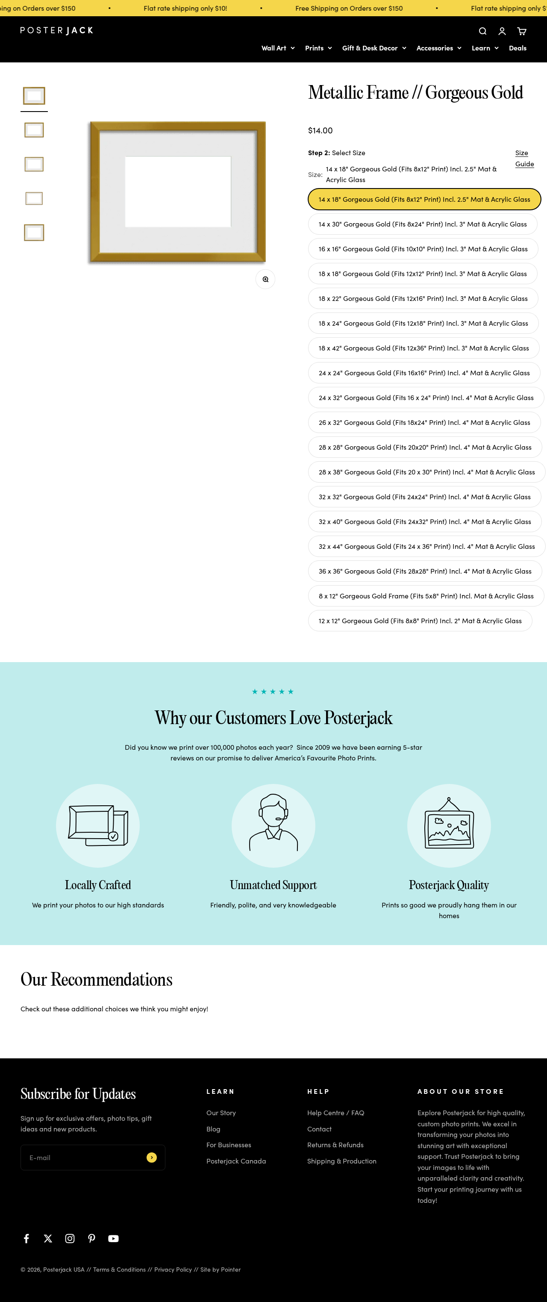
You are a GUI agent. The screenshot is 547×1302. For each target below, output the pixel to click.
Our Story (221, 1112)
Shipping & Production (341, 1160)
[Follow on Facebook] (26, 1238)
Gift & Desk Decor (370, 47)
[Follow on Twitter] (48, 1238)
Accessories (435, 47)
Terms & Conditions (119, 1269)
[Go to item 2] (34, 131)
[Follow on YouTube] (113, 1238)
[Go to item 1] (34, 97)
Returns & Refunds (335, 1144)
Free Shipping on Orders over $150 (343, 7)
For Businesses (228, 1144)
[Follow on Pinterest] (91, 1238)
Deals (517, 47)
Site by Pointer (220, 1269)
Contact (319, 1128)
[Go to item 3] (34, 165)
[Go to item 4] (34, 200)
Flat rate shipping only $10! (179, 7)
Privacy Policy (173, 1269)
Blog (213, 1128)
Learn (481, 47)
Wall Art (274, 47)
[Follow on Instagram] (70, 1238)
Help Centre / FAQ (336, 1112)
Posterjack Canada (236, 1160)
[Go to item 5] (34, 234)
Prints (314, 47)
